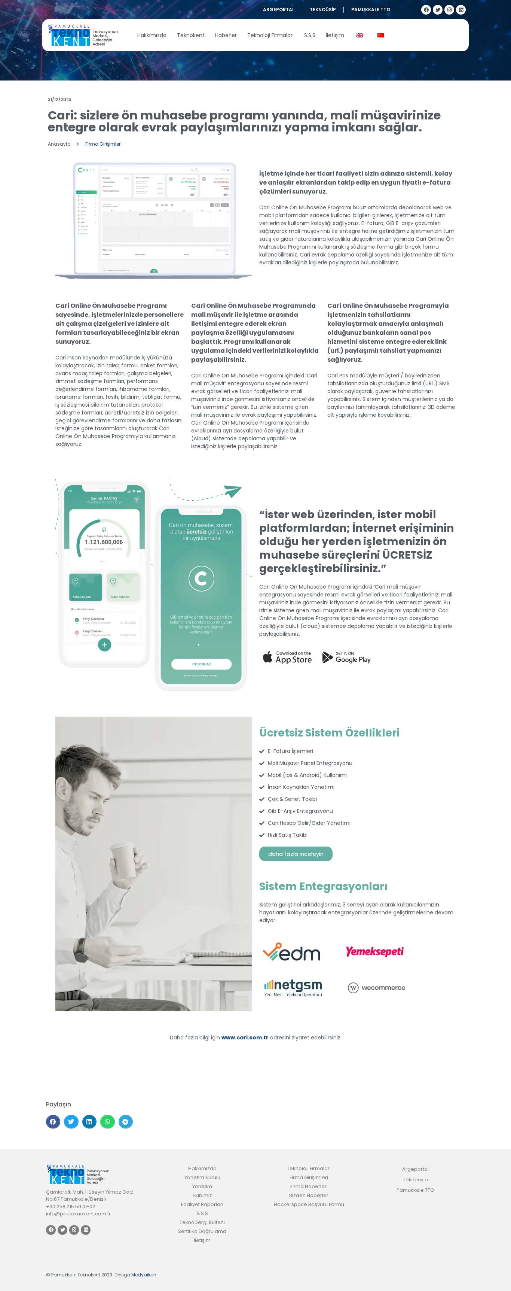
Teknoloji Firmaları (270, 35)
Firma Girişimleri (103, 144)
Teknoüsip (323, 9)
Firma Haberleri (309, 1186)
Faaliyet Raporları (202, 1204)
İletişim (335, 35)
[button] (53, 1122)
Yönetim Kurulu (202, 1177)
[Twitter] (438, 10)
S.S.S (309, 35)
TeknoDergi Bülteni (202, 1222)
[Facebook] (426, 10)
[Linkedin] (461, 10)
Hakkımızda (151, 35)
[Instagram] (449, 10)
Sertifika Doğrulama (202, 1231)
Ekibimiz (202, 1195)
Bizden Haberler (308, 1195)
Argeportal (278, 9)
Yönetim (202, 1186)
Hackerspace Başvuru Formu (309, 1204)
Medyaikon (143, 1275)
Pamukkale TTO (370, 9)
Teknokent (191, 35)
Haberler (226, 35)
